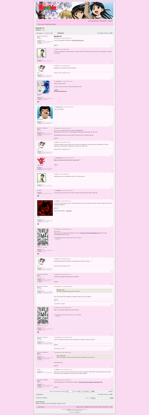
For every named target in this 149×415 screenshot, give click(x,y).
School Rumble (48, 24)
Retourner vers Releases (42, 397)
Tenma (57, 229)
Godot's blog (68, 210)
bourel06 (58, 286)
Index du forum (41, 24)
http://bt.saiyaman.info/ (78, 40)
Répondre (38, 32)
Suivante (110, 391)
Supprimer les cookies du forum (91, 406)
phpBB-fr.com (77, 412)
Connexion (110, 20)
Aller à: (87, 398)
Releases (54, 24)
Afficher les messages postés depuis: (58, 391)
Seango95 (58, 190)
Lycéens (43, 30)
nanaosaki (58, 81)
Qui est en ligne (40, 401)
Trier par (76, 391)
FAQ (91, 20)
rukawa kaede (59, 157)
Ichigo (57, 38)
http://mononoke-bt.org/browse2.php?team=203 (90, 382)
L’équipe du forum (80, 406)
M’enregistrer (103, 20)
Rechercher (96, 20)
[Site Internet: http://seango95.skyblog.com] (38, 196)
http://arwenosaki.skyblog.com (60, 91)
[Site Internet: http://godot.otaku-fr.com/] (38, 224)
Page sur (107, 33)
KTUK (77, 410)
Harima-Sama (59, 106)
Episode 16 (40, 28)
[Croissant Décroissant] (89, 391)
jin (56, 49)
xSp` (57, 65)
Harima (57, 369)
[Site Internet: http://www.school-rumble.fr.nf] (38, 254)
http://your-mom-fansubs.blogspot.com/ (90, 233)
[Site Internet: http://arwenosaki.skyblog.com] (38, 102)
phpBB (68, 409)
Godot (57, 200)
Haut (111, 46)
